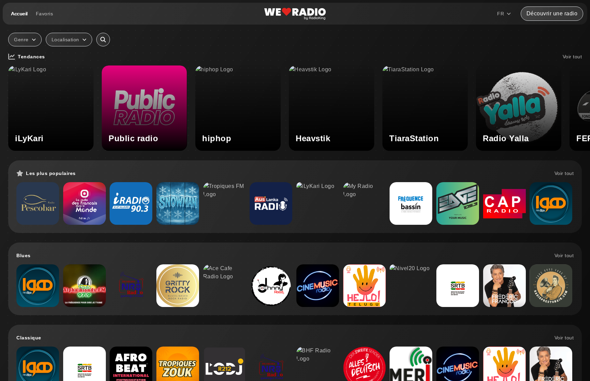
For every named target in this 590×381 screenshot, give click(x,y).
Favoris (44, 13)
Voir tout (572, 56)
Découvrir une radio (552, 13)
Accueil (19, 13)
